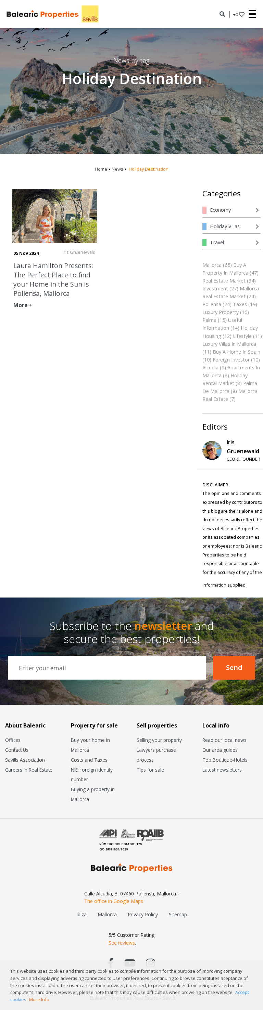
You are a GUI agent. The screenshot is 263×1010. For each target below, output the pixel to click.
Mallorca (107, 914)
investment (215, 288)
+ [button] (235, 14)
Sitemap (178, 914)
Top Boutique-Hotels (225, 760)
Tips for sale (150, 769)
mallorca (212, 265)
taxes (240, 304)
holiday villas (225, 226)
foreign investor (231, 359)
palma (209, 320)
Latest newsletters (222, 769)
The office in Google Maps (113, 901)
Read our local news (224, 740)
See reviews (122, 943)
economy (220, 210)
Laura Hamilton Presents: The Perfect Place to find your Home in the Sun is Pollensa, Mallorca (53, 279)
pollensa (211, 304)
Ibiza (81, 914)
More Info (39, 999)
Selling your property (159, 740)
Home (101, 169)
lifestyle (242, 336)
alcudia (210, 367)
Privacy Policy (143, 914)
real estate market (224, 280)
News (117, 169)
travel (217, 242)
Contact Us (16, 750)
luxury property (220, 312)
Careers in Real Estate (28, 769)
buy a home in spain (236, 352)
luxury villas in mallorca (229, 344)
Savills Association (25, 760)
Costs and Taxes (89, 760)
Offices (13, 740)
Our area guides (220, 750)
